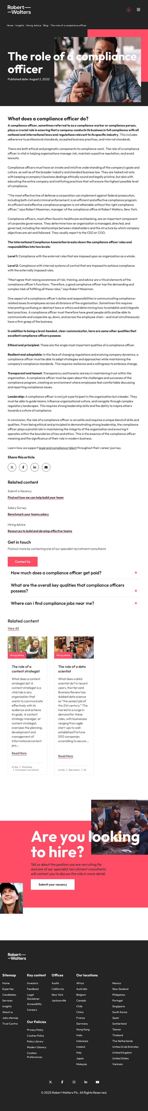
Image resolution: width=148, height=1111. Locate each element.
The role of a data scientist (72, 668)
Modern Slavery (36, 1047)
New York (57, 994)
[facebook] (23, 467)
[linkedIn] (34, 467)
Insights (7, 1006)
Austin (55, 983)
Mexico (116, 983)
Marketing (27, 767)
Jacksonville (59, 1000)
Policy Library (35, 1041)
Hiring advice (17, 655)
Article (15, 767)
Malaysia (81, 1064)
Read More (19, 753)
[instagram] (74, 1082)
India (79, 1035)
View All (13, 628)
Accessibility (34, 1004)
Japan (80, 1058)
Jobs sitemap (10, 1018)
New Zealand (120, 989)
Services (7, 1000)
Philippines (118, 994)
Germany (82, 1023)
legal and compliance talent (58, 448)
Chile (79, 1006)
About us (7, 1012)
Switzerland (119, 1023)
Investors (32, 983)
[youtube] (97, 1082)
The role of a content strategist (26, 668)
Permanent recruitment (27, 770)
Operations (74, 770)
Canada (81, 1000)
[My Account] (128, 9)
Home (6, 983)
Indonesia (82, 1041)
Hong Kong (83, 1029)
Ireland (80, 1047)
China (79, 1012)
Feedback (33, 989)
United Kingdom (122, 1052)
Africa (80, 983)
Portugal (117, 1000)
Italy (79, 1052)
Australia (81, 989)
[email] (46, 467)
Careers (32, 1009)
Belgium (81, 994)
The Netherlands (122, 1041)
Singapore (118, 1006)
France (80, 1018)
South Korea (119, 1012)
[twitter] (12, 467)
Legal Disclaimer (33, 996)
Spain (115, 1018)
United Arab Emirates (125, 1047)
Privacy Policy (35, 1030)
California (58, 989)
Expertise (8, 989)
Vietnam (117, 1064)
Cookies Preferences (34, 1055)
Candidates (9, 994)
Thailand (117, 1035)
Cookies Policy (35, 1035)
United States (120, 1058)
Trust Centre (10, 1023)
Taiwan (116, 1029)
